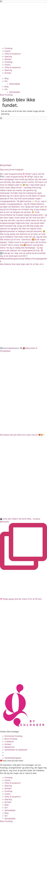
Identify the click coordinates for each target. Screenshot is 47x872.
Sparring (8, 56)
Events (7, 51)
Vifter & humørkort (13, 54)
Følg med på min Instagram (12, 169)
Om (6, 81)
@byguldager (6, 165)
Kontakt (8, 59)
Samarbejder (14, 84)
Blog (6, 78)
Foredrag (8, 48)
